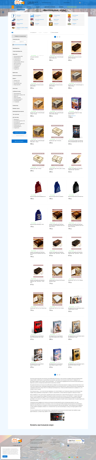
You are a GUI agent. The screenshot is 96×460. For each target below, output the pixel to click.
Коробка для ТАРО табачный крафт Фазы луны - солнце (37, 141)
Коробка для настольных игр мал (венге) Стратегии (74, 57)
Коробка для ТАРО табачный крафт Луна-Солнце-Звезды (56, 113)
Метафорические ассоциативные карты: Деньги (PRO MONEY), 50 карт (76, 364)
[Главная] (12, 9)
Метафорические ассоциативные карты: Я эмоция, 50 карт (37, 364)
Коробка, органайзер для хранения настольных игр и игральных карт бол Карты (37, 253)
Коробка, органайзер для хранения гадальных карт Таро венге (75, 169)
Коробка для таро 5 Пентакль (55, 140)
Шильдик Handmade (34, 56)
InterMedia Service (25, 457)
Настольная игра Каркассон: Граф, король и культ (75, 113)
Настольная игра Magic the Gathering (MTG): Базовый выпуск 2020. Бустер (75, 141)
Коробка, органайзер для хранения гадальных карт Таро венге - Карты (75, 253)
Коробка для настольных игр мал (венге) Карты (55, 85)
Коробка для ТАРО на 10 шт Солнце (56, 308)
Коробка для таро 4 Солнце (35, 168)
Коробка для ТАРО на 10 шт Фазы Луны (38, 308)
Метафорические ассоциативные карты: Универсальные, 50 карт (76, 309)
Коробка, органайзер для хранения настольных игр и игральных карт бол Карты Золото (56, 225)
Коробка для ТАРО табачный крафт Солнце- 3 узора (37, 113)
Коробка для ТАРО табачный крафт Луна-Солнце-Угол (56, 57)
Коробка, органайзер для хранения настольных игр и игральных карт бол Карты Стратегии (75, 225)
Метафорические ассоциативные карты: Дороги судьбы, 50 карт (56, 364)
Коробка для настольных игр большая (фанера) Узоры (57, 281)
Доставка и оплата (55, 442)
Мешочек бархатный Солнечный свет (75, 196)
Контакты (52, 444)
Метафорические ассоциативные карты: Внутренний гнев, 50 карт (37, 336)
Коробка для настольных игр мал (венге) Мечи (36, 85)
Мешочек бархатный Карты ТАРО (37, 224)
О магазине (53, 439)
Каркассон (73, 115)
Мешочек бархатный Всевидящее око (38, 196)
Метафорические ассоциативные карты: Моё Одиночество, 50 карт (56, 336)
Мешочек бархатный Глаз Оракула (56, 196)
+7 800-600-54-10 (32, 2)
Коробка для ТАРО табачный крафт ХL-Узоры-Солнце (76, 85)
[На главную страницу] (19, 2)
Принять (5, 456)
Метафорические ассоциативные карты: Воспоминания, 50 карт (76, 336)
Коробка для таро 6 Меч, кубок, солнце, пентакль (57, 169)
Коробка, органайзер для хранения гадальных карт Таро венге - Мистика (56, 253)
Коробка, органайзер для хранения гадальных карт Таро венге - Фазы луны (37, 281)
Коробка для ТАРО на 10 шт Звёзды (75, 280)
